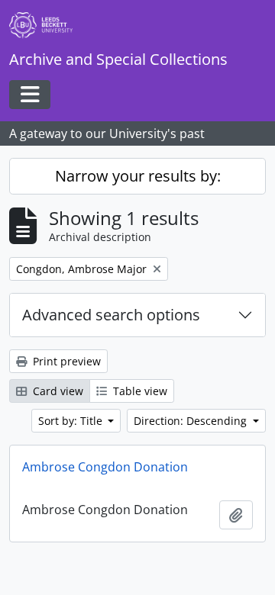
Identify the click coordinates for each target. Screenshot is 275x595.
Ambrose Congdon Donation (105, 466)
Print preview (65, 361)
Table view (138, 391)
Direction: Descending (192, 420)
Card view (56, 391)
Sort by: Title (71, 420)
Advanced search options (111, 314)
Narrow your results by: (138, 176)
